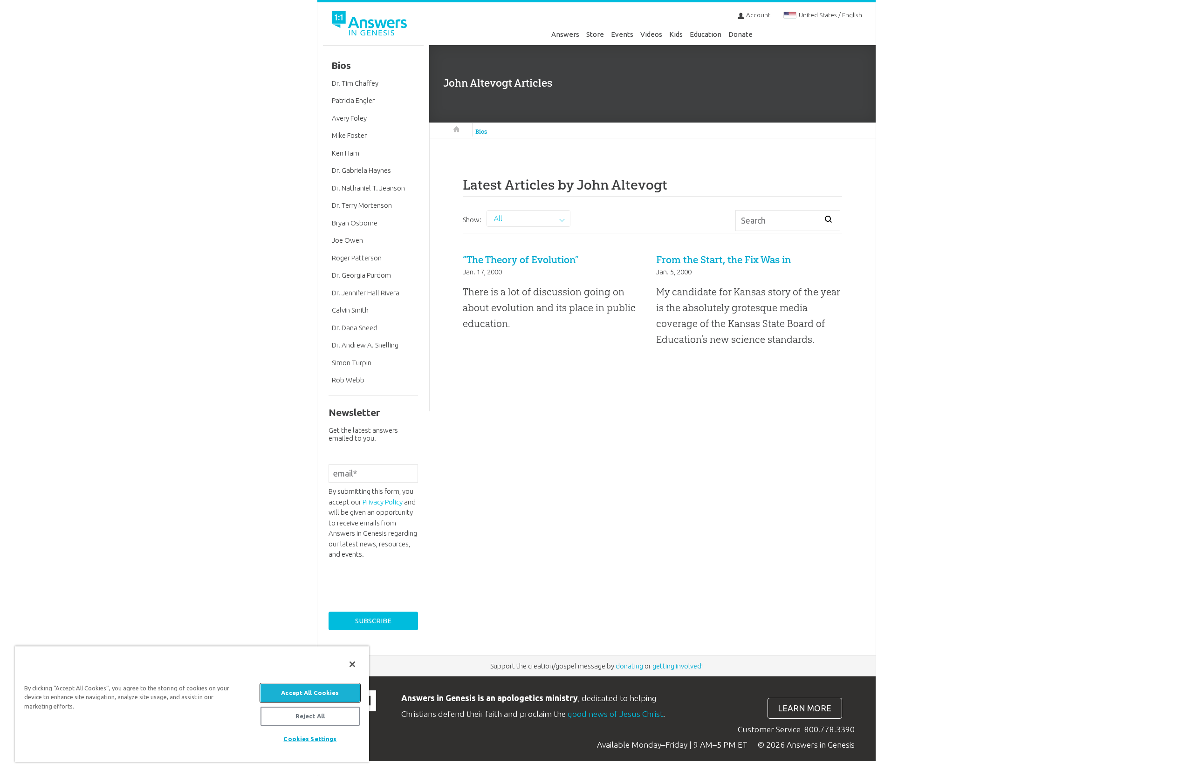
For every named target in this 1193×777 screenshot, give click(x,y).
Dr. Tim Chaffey (355, 83)
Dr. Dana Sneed (354, 328)
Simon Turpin (351, 363)
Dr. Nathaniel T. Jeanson (368, 188)
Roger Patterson (357, 258)
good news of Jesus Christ (615, 713)
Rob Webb (348, 380)
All (498, 218)
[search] (828, 219)
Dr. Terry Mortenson (362, 205)
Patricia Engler (353, 100)
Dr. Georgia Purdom (361, 275)
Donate (740, 34)
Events (622, 34)
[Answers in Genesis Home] (370, 24)
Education (705, 34)
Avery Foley (349, 118)
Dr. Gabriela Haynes (361, 170)
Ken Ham (345, 153)
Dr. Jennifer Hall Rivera (365, 293)
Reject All (310, 716)
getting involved (676, 666)
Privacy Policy (383, 502)
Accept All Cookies (310, 692)
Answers (565, 34)
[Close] (352, 664)
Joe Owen (347, 240)
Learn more (804, 708)
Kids (676, 34)
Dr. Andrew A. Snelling (365, 345)
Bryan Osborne (354, 223)
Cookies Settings (309, 739)
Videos (651, 34)
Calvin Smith (350, 310)
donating (629, 666)
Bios (481, 131)
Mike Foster (349, 135)
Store (595, 34)
